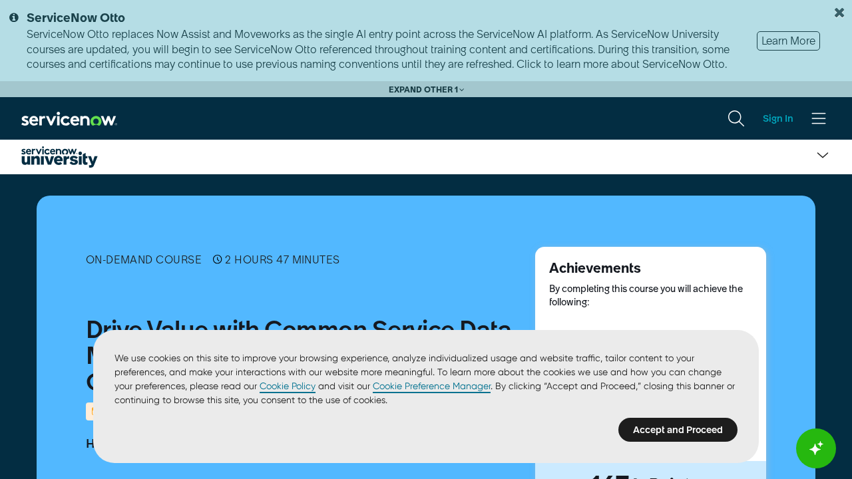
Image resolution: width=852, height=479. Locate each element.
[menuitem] (736, 118)
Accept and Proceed (678, 430)
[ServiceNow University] (59, 157)
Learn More (788, 40)
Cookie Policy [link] (288, 386)
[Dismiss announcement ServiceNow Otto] (839, 13)
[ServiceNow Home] (69, 118)
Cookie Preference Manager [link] (432, 386)
